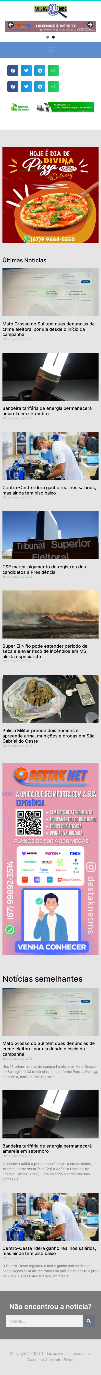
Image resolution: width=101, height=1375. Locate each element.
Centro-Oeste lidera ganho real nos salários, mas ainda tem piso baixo (49, 490)
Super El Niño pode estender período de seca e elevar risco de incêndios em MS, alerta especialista (45, 651)
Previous (11, 25)
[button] (50, 49)
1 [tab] (47, 37)
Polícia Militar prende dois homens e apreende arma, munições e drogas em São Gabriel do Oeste (48, 736)
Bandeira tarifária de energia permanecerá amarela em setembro (47, 411)
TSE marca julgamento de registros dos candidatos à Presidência (44, 569)
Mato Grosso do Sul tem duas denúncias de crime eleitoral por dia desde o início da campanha (48, 329)
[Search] (89, 1321)
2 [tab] (53, 37)
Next (90, 25)
